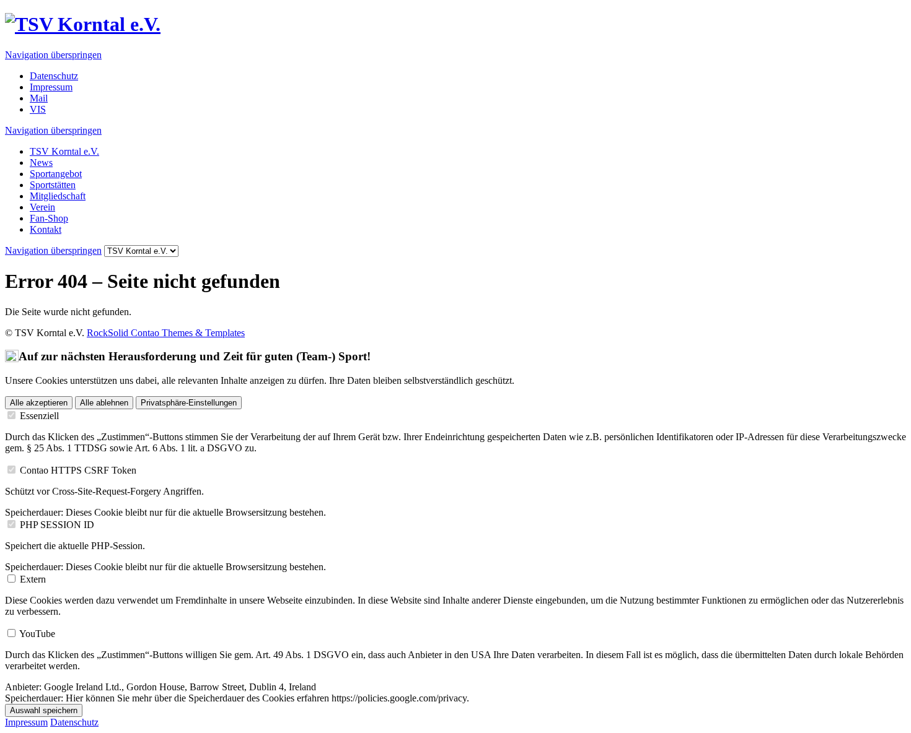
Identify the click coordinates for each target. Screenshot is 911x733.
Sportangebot (56, 173)
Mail (39, 98)
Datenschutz (54, 76)
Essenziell (39, 415)
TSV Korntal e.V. (64, 151)
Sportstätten (53, 185)
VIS (38, 109)
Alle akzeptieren (39, 402)
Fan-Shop (49, 218)
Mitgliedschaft (58, 196)
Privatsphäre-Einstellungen (189, 402)
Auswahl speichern (43, 710)
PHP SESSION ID (57, 524)
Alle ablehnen (104, 402)
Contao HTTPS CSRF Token (78, 470)
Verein (42, 207)
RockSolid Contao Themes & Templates (166, 332)
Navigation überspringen (53, 55)
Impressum (51, 87)
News (41, 162)
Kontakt (45, 229)
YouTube (37, 633)
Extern (33, 579)
